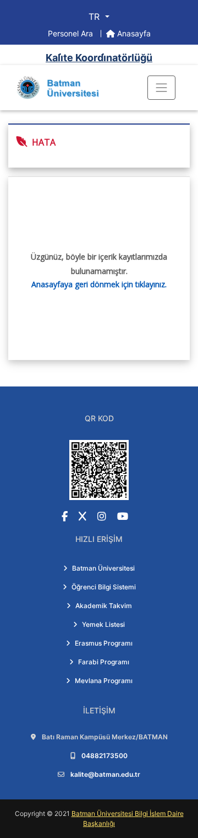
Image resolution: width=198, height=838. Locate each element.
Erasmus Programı (104, 643)
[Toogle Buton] (161, 88)
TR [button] (95, 16)
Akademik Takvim (103, 605)
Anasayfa (133, 33)
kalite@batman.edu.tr (105, 774)
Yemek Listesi (103, 624)
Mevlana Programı (104, 680)
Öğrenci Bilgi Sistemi (104, 587)
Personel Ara (71, 33)
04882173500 (104, 755)
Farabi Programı (103, 662)
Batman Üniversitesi (103, 568)
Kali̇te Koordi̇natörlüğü (99, 57)
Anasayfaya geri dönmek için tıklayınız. (99, 284)
